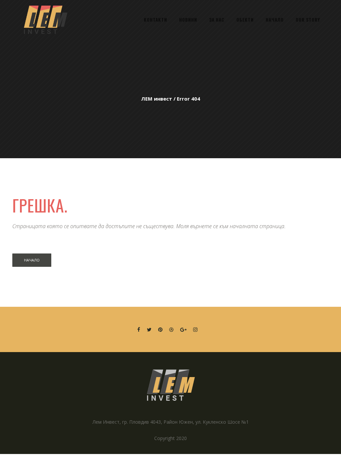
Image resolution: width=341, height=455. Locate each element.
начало (32, 259)
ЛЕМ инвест (156, 98)
